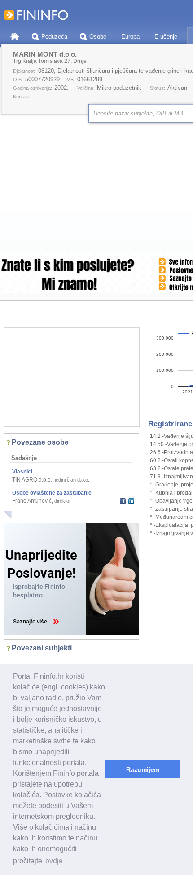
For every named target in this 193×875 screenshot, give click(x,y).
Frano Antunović (32, 501)
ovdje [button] (54, 861)
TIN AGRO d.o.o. (32, 480)
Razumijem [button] (142, 769)
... (16, 662)
